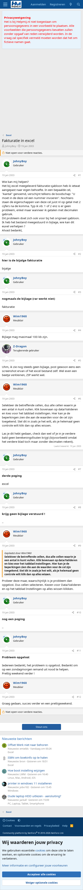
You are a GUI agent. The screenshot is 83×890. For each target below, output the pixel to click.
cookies (40, 850)
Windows (13, 790)
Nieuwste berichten (17, 738)
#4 (79, 330)
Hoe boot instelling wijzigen (26, 770)
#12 (79, 697)
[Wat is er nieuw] (71, 4)
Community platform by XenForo (33, 832)
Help (65, 825)
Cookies (10, 820)
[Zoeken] (78, 4)
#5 (79, 360)
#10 (79, 612)
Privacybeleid (51, 825)
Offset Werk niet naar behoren (28, 745)
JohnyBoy (10, 146)
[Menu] (5, 4)
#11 (79, 650)
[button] (19, 820)
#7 (79, 469)
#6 (79, 398)
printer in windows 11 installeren (30, 783)
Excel (11, 752)
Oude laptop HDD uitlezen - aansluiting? (34, 796)
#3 (79, 292)
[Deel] (74, 175)
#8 (79, 507)
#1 (79, 175)
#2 (79, 254)
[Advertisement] (41, 92)
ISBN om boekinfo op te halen (28, 757)
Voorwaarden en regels (28, 825)
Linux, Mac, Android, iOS (22, 777)
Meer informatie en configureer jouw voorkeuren (35, 865)
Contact (7, 825)
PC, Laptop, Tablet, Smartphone (26, 803)
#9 (79, 545)
